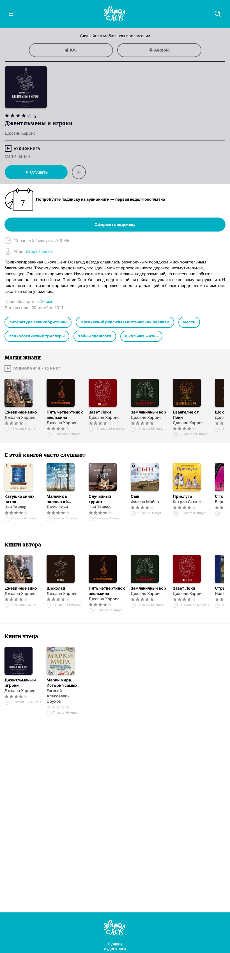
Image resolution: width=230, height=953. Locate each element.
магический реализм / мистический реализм (125, 321)
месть (189, 321)
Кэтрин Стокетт (188, 501)
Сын (135, 496)
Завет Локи (100, 412)
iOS (73, 50)
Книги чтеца (21, 637)
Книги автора (22, 545)
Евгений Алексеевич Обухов (58, 696)
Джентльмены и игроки (20, 683)
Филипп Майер (145, 501)
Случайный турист (100, 499)
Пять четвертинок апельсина (65, 415)
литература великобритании (38, 321)
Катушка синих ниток (19, 499)
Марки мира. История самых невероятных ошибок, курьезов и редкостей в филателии (64, 683)
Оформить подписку (115, 224)
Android (162, 50)
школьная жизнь (141, 335)
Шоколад (56, 588)
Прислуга (182, 496)
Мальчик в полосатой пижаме (57, 499)
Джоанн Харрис (19, 417)
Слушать (39, 172)
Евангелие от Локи (186, 415)
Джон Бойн (57, 506)
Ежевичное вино (20, 412)
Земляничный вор (148, 412)
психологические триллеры (37, 335)
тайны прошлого (94, 335)
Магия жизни (17, 156)
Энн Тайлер (15, 506)
